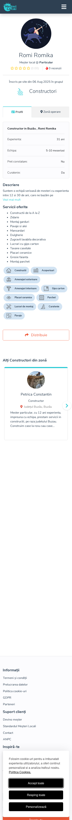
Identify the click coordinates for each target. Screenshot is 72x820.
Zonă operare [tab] (52, 112)
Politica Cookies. (20, 772)
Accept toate (36, 783)
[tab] (17, 111)
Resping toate (36, 795)
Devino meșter (12, 720)
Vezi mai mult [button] (11, 200)
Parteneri (9, 704)
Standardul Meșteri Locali (19, 726)
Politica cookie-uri (15, 691)
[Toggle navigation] (64, 7)
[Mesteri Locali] (9, 6)
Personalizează (36, 807)
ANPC (7, 739)
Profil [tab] (19, 112)
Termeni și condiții (15, 678)
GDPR (7, 698)
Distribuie (38, 335)
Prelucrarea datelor (15, 685)
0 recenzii (54, 68)
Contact (8, 733)
